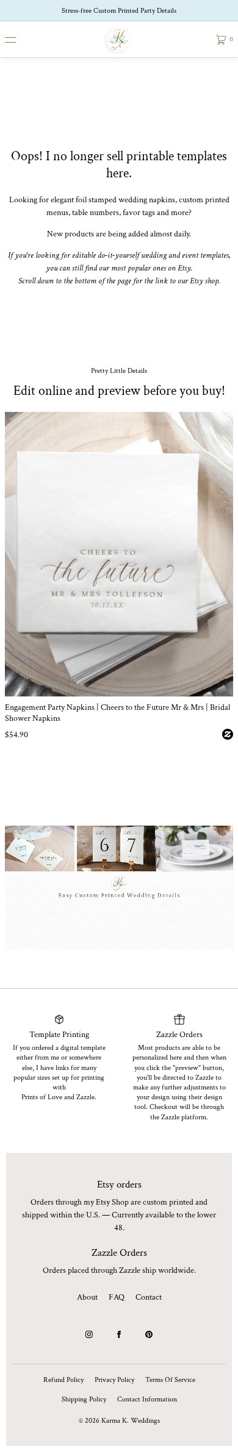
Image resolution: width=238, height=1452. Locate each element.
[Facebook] (119, 1334)
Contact (148, 1297)
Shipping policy (84, 1399)
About (87, 1297)
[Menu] (19, 39)
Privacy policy (114, 1379)
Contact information (147, 1399)
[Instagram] (89, 1334)
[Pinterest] (148, 1334)
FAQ (116, 1297)
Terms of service (170, 1379)
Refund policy (63, 1379)
